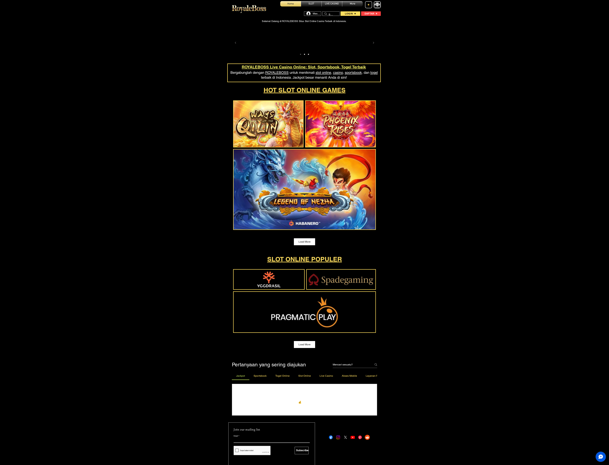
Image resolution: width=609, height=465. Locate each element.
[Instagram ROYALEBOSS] (338, 437)
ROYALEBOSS (277, 73)
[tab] (240, 376)
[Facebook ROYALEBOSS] (330, 437)
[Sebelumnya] (235, 43)
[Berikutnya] (373, 43)
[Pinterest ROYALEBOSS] (360, 437)
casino (338, 73)
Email (236, 436)
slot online (323, 73)
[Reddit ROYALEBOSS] (367, 437)
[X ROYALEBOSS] (345, 437)
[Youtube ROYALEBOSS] (352, 437)
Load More (304, 241)
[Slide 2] (304, 54)
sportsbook (353, 73)
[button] (238, 409)
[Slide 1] (300, 54)
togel (374, 73)
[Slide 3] (308, 54)
